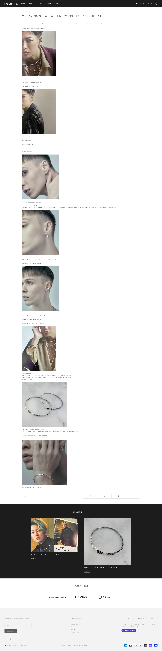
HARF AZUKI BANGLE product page (31, 487)
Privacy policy (75, 632)
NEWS (49, 3)
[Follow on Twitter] (5, 639)
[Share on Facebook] (90, 496)
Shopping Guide (75, 624)
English (23, 645)
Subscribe (11, 631)
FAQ (72, 621)
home (23, 3)
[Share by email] (133, 496)
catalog (41, 3)
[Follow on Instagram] (10, 639)
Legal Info (73, 629)
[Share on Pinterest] (119, 496)
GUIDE (56, 3)
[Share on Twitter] (104, 496)
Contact (73, 627)
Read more (34, 558)
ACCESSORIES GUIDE (76, 618)
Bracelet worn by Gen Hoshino (100, 568)
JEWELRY (31, 3)
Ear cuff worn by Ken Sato (45, 555)
